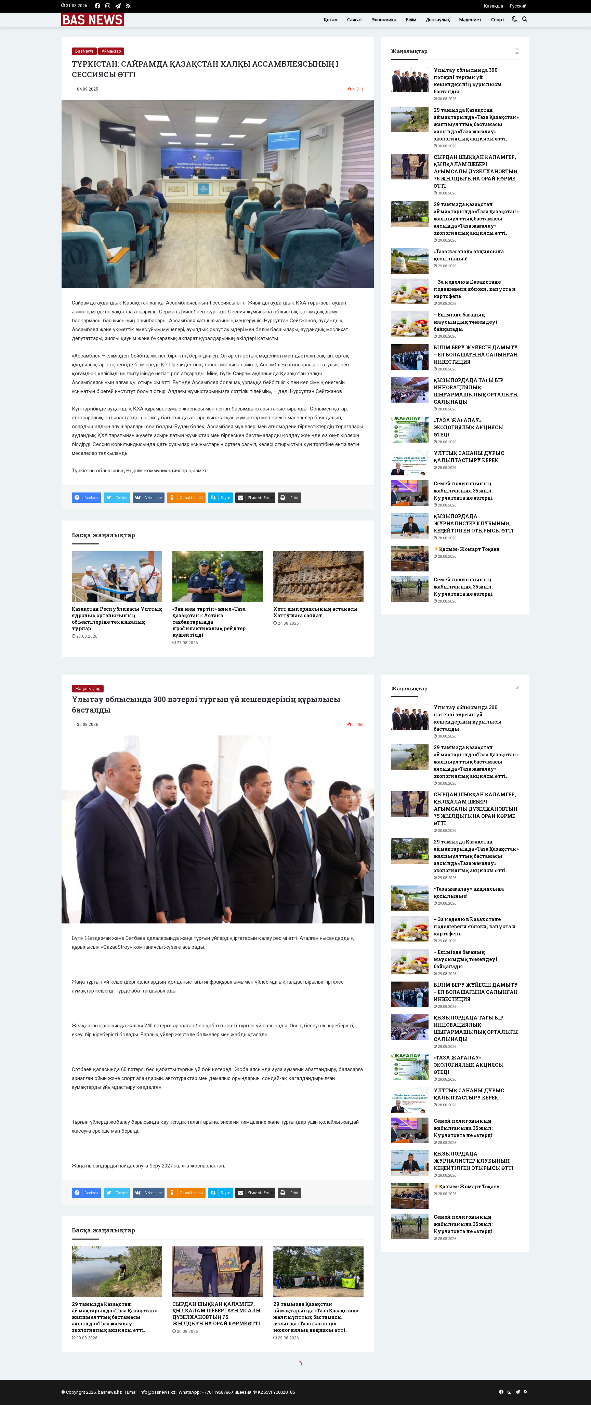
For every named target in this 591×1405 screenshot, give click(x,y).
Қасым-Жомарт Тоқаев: (469, 549)
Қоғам (331, 19)
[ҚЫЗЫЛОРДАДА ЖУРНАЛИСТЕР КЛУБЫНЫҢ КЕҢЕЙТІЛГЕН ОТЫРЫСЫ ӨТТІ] (410, 526)
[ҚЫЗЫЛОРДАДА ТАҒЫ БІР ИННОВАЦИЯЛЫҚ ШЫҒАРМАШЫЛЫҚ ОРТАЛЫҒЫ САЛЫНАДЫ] (410, 390)
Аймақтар (111, 51)
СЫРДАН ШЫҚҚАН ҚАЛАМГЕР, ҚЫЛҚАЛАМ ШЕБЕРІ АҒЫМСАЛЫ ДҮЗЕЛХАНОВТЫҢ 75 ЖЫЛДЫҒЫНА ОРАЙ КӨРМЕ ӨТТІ (475, 171)
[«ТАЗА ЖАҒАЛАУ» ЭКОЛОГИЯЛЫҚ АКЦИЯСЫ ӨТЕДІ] (410, 430)
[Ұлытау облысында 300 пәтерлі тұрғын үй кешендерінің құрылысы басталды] (410, 79)
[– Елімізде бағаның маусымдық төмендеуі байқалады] (410, 324)
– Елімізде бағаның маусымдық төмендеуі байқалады (466, 321)
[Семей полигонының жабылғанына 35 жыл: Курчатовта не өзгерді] (410, 493)
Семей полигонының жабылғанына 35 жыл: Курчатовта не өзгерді (463, 490)
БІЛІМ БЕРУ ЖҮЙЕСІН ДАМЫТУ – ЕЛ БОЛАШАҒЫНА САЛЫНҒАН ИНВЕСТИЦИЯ (476, 354)
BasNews (84, 51)
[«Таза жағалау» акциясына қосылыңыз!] (410, 261)
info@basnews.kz (157, 1392)
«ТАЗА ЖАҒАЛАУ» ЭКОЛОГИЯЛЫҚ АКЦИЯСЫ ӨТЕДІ (468, 427)
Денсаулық (438, 19)
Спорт (497, 19)
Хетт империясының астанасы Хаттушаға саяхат (315, 612)
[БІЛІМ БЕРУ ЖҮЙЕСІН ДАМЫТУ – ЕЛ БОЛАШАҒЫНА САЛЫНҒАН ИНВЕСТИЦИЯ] (410, 357)
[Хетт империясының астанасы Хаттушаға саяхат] (318, 576)
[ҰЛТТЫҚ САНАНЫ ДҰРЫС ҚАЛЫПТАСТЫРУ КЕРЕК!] (410, 462)
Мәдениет (470, 19)
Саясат (354, 19)
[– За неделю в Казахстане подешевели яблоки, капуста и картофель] (410, 291)
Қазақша (493, 6)
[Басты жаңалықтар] (92, 19)
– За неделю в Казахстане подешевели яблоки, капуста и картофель (475, 289)
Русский (518, 6)
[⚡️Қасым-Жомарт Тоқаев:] (410, 558)
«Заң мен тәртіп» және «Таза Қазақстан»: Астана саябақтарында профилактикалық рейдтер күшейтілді (209, 622)
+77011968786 (216, 1392)
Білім (411, 19)
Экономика (384, 19)
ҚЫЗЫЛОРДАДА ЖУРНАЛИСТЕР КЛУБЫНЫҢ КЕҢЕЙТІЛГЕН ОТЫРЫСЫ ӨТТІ (474, 523)
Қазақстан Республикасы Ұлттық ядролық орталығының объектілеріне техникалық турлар (117, 619)
